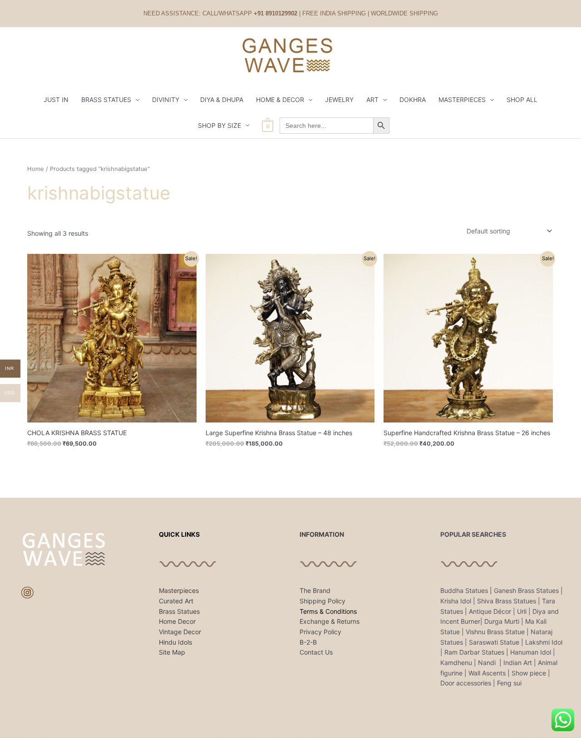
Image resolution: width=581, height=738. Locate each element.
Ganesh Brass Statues (526, 590)
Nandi (487, 662)
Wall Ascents (487, 673)
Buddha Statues (464, 590)
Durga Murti (501, 621)
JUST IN (56, 99)
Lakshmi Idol (543, 642)
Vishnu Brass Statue (495, 632)
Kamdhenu (456, 662)
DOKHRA (412, 99)
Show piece (529, 673)
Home (35, 168)
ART (372, 99)
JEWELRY (339, 99)
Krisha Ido (455, 601)
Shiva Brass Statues (506, 601)
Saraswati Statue (494, 642)
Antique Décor (490, 611)
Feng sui (509, 683)
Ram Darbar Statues (474, 652)
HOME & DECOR (280, 99)
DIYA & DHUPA (221, 99)
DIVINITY (165, 99)
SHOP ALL (522, 99)
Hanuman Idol (530, 652)
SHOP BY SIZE (219, 125)
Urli (522, 611)
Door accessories (465, 683)
